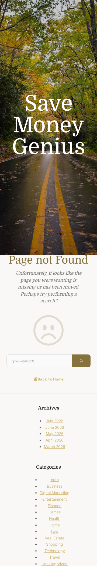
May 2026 (55, 433)
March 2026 (54, 446)
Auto (55, 479)
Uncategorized (54, 563)
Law (54, 531)
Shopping (54, 544)
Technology (54, 550)
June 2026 (54, 427)
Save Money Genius (48, 125)
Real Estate (54, 538)
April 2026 (55, 440)
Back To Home (51, 379)
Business (54, 486)
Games (54, 512)
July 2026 (54, 420)
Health (54, 518)
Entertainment (54, 499)
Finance (54, 505)
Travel (54, 557)
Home (55, 525)
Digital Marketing (55, 492)
